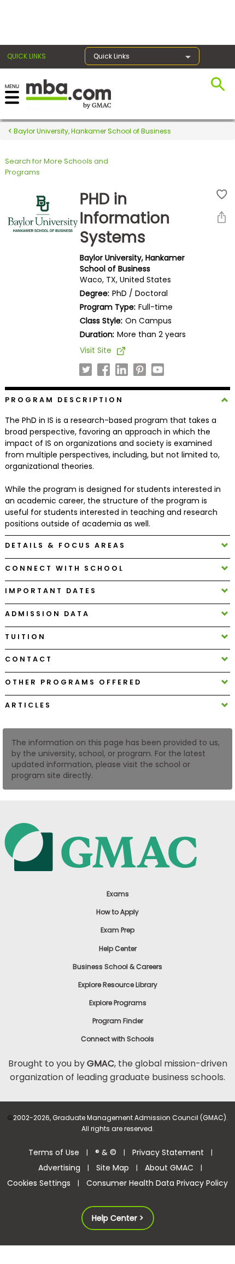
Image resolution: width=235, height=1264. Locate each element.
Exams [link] (118, 893)
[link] (118, 846)
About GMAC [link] (169, 1167)
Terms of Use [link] (53, 1152)
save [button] (221, 194)
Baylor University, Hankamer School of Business (91, 131)
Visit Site (95, 350)
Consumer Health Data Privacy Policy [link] (157, 1183)
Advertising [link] (59, 1167)
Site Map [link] (112, 1167)
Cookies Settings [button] (38, 1183)
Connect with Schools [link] (117, 1038)
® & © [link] (105, 1152)
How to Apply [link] (117, 912)
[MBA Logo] (68, 93)
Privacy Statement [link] (168, 1152)
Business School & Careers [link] (117, 966)
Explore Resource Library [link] (117, 984)
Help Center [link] (118, 948)
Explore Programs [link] (117, 1002)
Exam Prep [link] (117, 930)
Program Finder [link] (117, 1020)
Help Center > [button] (118, 1218)
